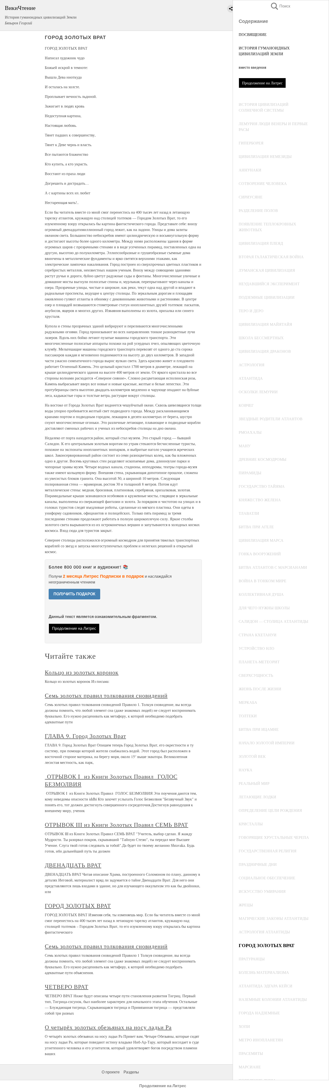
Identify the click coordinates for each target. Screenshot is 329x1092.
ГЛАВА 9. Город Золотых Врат (85, 736)
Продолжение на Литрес (262, 82)
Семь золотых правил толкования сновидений (106, 695)
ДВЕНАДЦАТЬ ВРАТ (73, 865)
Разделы (131, 1072)
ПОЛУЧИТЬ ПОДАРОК (74, 594)
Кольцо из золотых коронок (81, 672)
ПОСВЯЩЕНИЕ (253, 34)
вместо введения (252, 67)
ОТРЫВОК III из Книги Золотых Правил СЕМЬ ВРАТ (116, 824)
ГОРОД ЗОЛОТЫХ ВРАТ (78, 905)
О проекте (111, 1072)
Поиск (280, 6)
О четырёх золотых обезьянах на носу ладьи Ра (108, 1027)
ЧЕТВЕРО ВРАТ (66, 986)
